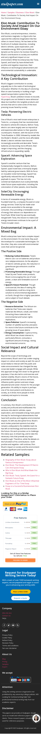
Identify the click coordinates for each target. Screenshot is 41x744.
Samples (11, 13)
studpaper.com (12, 4)
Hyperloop (5, 97)
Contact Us (6, 616)
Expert (4, 667)
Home (3, 13)
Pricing (4, 661)
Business (20, 13)
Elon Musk (29, 13)
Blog (4, 659)
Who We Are (7, 613)
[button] (38, 3)
